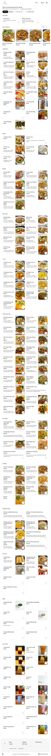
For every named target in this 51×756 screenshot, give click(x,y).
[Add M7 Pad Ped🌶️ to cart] (23, 253)
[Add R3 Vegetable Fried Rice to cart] (23, 438)
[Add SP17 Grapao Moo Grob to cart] (23, 402)
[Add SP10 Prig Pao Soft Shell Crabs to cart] (46, 363)
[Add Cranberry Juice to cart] (23, 683)
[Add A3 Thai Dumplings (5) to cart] (23, 68)
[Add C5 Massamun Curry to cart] (23, 288)
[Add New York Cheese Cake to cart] (46, 573)
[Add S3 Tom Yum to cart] (23, 153)
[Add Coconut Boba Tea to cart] (23, 713)
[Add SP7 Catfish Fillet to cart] (23, 353)
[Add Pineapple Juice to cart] (23, 673)
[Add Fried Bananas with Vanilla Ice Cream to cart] (46, 563)
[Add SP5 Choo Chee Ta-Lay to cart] (23, 343)
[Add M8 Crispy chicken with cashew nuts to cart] (46, 253)
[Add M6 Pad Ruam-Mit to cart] (46, 243)
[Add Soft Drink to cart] (46, 693)
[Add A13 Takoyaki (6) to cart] (46, 108)
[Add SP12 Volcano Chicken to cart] (46, 373)
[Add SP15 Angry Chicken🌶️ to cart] (23, 392)
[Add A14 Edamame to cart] (23, 117)
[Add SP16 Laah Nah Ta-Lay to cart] (46, 392)
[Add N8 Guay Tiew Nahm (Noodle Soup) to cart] (46, 518)
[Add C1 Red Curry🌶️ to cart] (23, 268)
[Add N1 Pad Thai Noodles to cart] (13, 40)
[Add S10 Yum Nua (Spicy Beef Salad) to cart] (23, 198)
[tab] (5, 12)
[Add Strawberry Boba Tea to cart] (46, 713)
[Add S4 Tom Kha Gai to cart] (46, 153)
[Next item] (46, 27)
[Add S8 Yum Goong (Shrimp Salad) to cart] (23, 188)
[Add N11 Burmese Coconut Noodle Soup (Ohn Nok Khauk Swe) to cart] (23, 538)
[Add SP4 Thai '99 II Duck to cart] (46, 333)
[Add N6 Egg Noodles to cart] (46, 493)
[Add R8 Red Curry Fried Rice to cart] (46, 457)
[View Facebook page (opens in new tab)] (2, 754)
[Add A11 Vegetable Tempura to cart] (46, 98)
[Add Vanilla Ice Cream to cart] (23, 583)
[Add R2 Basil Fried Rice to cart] (46, 428)
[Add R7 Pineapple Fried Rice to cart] (46, 447)
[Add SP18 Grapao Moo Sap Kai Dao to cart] (46, 402)
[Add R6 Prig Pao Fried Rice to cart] (23, 447)
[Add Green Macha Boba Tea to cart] (46, 722)
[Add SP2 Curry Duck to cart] (46, 323)
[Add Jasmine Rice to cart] (23, 618)
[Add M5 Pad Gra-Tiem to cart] (23, 243)
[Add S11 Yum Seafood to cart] (46, 198)
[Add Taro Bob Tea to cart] (23, 703)
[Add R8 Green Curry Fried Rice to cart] (23, 457)
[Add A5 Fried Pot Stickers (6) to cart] (23, 78)
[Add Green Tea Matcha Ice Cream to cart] (23, 593)
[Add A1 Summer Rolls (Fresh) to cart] (23, 58)
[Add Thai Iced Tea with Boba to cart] (46, 653)
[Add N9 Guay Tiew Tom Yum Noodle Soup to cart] (23, 528)
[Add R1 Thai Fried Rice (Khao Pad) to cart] (23, 428)
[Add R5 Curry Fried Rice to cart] (46, 438)
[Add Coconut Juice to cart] (46, 673)
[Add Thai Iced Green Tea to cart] (46, 732)
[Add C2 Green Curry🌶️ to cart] (46, 268)
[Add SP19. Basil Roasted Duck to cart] (23, 412)
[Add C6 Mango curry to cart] (46, 288)
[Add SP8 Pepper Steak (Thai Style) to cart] (46, 353)
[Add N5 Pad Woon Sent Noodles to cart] (23, 493)
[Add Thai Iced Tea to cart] (23, 653)
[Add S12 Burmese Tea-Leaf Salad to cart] (23, 208)
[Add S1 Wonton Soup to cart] (23, 143)
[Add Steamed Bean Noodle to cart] (46, 638)
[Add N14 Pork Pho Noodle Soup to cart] (46, 548)
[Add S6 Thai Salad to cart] (23, 178)
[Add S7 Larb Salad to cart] (46, 178)
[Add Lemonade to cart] (46, 683)
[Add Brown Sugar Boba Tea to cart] (23, 732)
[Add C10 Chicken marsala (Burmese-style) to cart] (23, 308)
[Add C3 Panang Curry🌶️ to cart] (23, 278)
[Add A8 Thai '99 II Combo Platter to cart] (46, 88)
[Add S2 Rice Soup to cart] (46, 143)
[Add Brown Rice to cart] (46, 618)
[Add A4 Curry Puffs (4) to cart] (46, 68)
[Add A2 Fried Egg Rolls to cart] (46, 58)
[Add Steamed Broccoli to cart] (23, 608)
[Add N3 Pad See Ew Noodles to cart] (40, 40)
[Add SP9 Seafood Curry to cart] (23, 363)
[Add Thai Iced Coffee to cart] (23, 663)
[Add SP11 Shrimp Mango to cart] (23, 373)
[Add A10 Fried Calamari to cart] (23, 98)
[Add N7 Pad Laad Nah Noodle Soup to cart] (23, 518)
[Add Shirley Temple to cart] (23, 693)
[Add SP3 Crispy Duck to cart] (23, 333)
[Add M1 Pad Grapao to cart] (23, 223)
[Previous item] (43, 27)
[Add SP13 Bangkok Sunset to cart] (23, 383)
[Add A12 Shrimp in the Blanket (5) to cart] (23, 108)
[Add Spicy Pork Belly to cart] (46, 412)
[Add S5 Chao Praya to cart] (23, 163)
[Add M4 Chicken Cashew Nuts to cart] (46, 233)
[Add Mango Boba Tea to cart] (46, 703)
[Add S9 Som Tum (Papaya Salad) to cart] (46, 188)
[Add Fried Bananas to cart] (23, 563)
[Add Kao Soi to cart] (23, 502)
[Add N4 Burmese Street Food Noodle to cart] (46, 483)
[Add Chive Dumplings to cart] (23, 127)
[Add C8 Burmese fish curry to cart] (23, 298)
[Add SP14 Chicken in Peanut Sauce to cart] (46, 383)
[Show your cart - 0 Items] (46, 2)
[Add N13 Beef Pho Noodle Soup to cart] (23, 548)
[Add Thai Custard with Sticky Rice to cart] (23, 573)
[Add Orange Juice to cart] (46, 663)
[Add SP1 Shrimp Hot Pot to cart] (23, 323)
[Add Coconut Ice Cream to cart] (46, 583)
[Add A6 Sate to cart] (46, 78)
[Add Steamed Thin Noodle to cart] (23, 628)
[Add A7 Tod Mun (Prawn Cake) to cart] (23, 88)
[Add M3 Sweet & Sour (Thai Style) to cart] (23, 233)
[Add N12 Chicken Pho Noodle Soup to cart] (46, 538)
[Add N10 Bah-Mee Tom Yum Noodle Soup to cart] (46, 528)
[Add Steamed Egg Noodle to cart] (46, 628)
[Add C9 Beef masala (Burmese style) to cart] (46, 298)
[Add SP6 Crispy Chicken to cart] (46, 343)
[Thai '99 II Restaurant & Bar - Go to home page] (4, 2)
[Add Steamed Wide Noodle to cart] (23, 638)
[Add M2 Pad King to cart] (46, 223)
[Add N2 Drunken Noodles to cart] (26, 40)
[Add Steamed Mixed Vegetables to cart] (46, 608)
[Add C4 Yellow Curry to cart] (46, 278)
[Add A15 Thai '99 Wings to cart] (46, 117)
